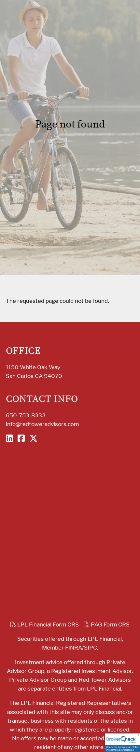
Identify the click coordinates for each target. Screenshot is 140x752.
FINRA (73, 647)
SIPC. (91, 647)
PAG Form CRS (110, 624)
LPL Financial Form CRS (47, 624)
